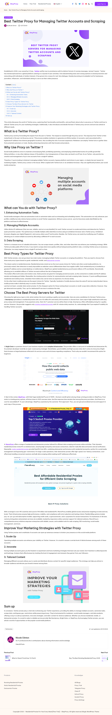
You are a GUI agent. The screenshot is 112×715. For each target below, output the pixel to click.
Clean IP (77, 691)
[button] (101, 4)
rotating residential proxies (44, 304)
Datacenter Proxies (10, 688)
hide (14, 84)
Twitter (36, 71)
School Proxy (79, 694)
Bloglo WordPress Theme (90, 712)
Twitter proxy (8, 629)
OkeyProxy (21, 397)
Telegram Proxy (80, 688)
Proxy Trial (78, 685)
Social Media (8, 17)
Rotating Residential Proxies (13, 682)
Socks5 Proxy (79, 697)
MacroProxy (10, 444)
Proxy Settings (79, 700)
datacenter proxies (53, 260)
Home (5, 10)
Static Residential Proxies (12, 685)
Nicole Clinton (22, 637)
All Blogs (77, 682)
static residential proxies (20, 449)
